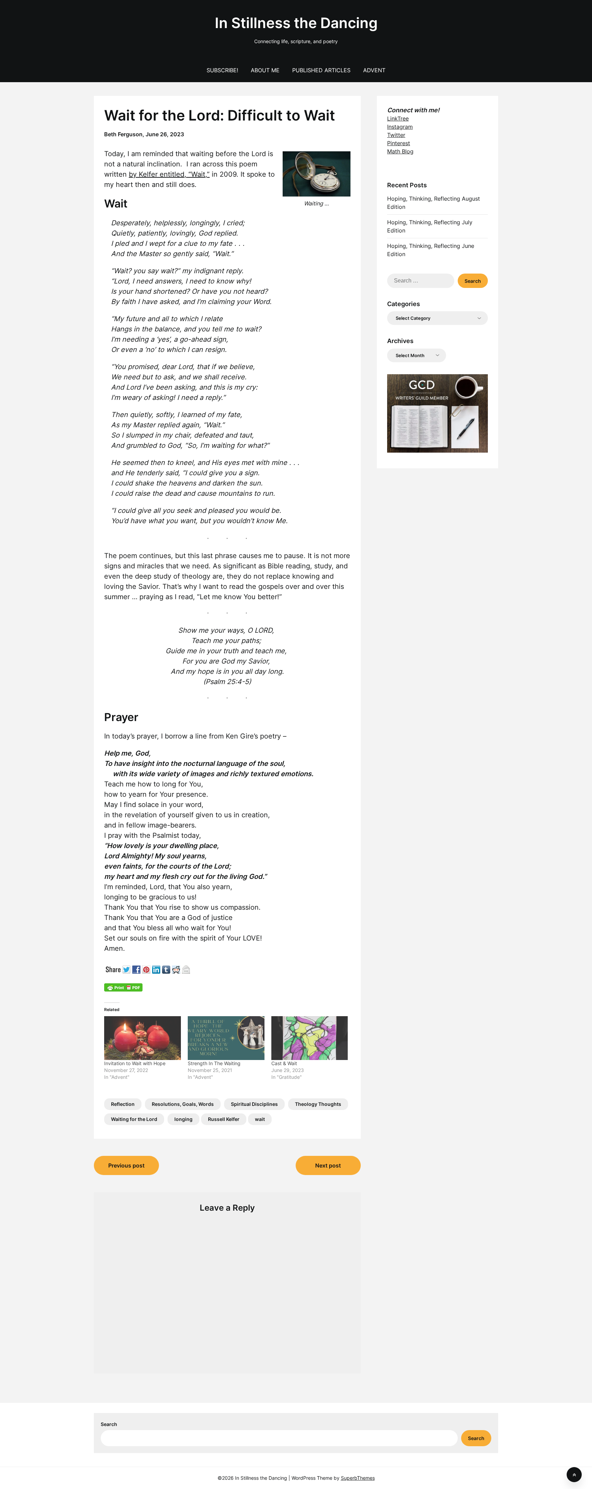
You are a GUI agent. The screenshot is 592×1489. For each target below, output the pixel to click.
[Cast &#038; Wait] (309, 1038)
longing (183, 1119)
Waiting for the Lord (134, 1119)
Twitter (396, 134)
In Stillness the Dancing (296, 22)
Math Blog (400, 151)
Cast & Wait (284, 1063)
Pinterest (398, 143)
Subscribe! (222, 70)
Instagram (400, 126)
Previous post (126, 1165)
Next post (328, 1165)
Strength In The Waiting (214, 1063)
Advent (374, 70)
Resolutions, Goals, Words (183, 1104)
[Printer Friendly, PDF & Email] (123, 987)
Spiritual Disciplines (254, 1104)
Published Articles (321, 70)
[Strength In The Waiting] (226, 1038)
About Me (265, 70)
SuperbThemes (358, 1478)
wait (260, 1119)
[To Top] (574, 1474)
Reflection (123, 1104)
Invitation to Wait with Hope (134, 1063)
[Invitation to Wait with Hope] (142, 1038)
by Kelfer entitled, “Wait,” (169, 174)
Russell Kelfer (223, 1119)
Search (109, 1424)
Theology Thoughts (318, 1104)
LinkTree (398, 118)
